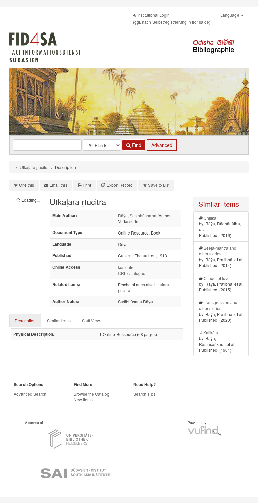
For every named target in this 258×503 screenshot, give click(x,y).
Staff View (91, 320)
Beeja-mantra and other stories (217, 250)
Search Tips (144, 394)
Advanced (161, 145)
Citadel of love (217, 278)
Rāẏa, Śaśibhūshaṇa (137, 215)
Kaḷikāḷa (210, 332)
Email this (58, 185)
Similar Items (59, 320)
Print (87, 185)
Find (136, 145)
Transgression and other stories (218, 305)
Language (230, 15)
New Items (83, 399)
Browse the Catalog (92, 394)
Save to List (158, 185)
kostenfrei (127, 267)
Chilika (210, 218)
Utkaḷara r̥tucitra (34, 167)
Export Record (119, 185)
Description (25, 320)
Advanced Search (30, 394)
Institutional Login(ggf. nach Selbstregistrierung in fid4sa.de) (171, 18)
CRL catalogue (131, 273)
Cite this (26, 185)
